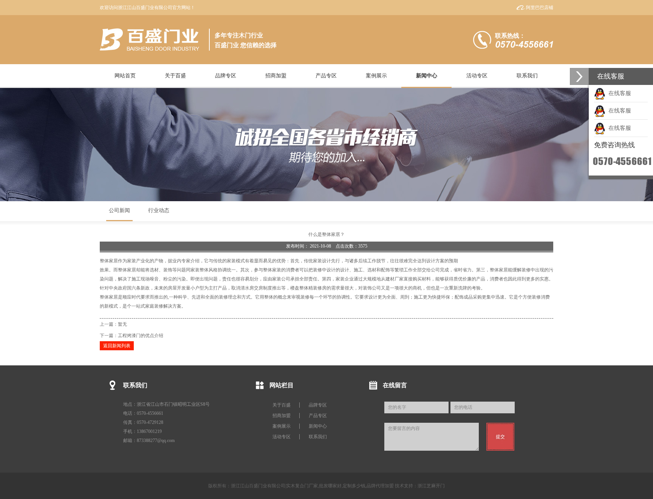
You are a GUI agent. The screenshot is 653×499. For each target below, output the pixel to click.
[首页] (149, 39)
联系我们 (318, 436)
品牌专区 (318, 405)
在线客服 (618, 93)
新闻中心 (318, 426)
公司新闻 (119, 210)
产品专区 (318, 415)
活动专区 (281, 436)
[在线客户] (579, 76)
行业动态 (158, 210)
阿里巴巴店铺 (539, 7)
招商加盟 (281, 415)
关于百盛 (281, 405)
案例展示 (281, 426)
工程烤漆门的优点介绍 (140, 335)
